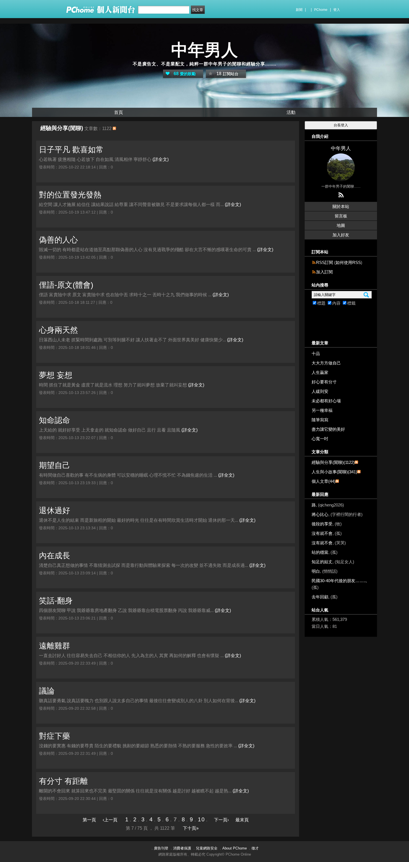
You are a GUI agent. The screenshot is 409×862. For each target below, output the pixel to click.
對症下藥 (54, 736)
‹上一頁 (110, 819)
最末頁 (242, 819)
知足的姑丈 (322, 561)
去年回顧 (320, 596)
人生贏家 (320, 372)
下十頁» (191, 828)
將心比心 (320, 514)
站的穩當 (320, 552)
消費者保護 (182, 848)
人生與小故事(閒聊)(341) (334, 471)
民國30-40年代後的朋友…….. (339, 580)
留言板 (341, 216)
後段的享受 (322, 523)
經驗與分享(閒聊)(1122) (333, 462)
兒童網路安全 (207, 848)
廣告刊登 (161, 848)
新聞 (299, 10)
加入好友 (340, 234)
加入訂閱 (324, 272)
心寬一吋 (320, 438)
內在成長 (54, 555)
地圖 (341, 225)
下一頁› (222, 819)
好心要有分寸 (324, 381)
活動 (291, 112)
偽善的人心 (58, 240)
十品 (316, 353)
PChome (320, 10)
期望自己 (54, 465)
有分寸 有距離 (63, 781)
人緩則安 (320, 391)
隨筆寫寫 (320, 419)
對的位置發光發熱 (70, 194)
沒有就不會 (322, 533)
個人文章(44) (324, 481)
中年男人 (204, 50)
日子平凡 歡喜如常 (71, 149)
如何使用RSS (348, 262)
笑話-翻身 (56, 600)
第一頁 (89, 819)
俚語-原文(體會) (66, 285)
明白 (316, 571)
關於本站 (340, 206)
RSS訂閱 (324, 262)
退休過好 (54, 510)
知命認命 (54, 420)
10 (201, 819)
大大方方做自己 (326, 363)
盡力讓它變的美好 (328, 429)
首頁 (118, 112)
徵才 (255, 848)
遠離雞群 (54, 645)
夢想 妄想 (55, 375)
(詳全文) (160, 159)
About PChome (234, 848)
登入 (336, 10)
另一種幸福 (322, 410)
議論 (47, 691)
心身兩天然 (58, 330)
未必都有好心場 (326, 400)
